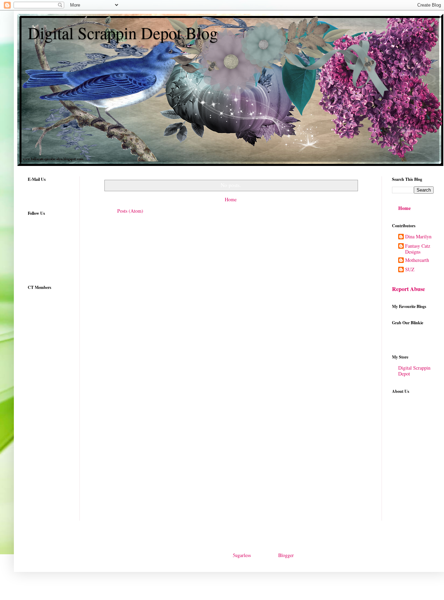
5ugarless (242, 555)
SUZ (410, 270)
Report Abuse (408, 289)
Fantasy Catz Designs (417, 249)
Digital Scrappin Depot (414, 370)
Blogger (285, 555)
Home (231, 199)
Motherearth (417, 260)
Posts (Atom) (130, 211)
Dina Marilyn (418, 237)
